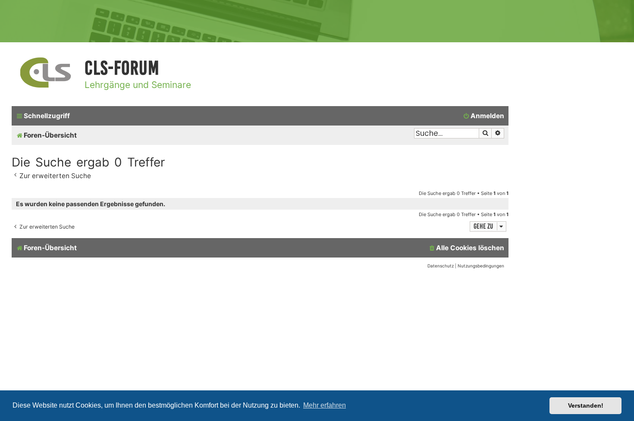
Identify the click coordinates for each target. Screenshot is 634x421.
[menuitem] (483, 116)
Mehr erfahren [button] (324, 405)
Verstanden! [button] (585, 405)
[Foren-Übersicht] (46, 73)
